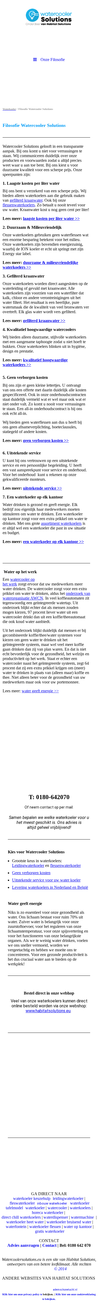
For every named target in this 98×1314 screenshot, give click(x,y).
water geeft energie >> (40, 691)
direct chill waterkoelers (21, 1217)
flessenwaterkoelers (19, 205)
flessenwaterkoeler (65, 865)
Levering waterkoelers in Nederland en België (50, 887)
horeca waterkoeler (47, 1212)
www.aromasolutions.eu (53, 1284)
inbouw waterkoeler (52, 1203)
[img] (49, 14)
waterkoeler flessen (45, 1226)
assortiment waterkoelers (61, 523)
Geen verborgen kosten (31, 873)
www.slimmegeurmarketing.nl (18, 1284)
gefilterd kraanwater (26, 200)
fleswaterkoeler (22, 1203)
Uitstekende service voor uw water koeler (46, 880)
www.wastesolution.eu (83, 1284)
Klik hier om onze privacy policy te (22, 1294)
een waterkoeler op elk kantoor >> (53, 541)
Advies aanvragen (23, 1245)
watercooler (57, 1208)
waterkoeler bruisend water (69, 1222)
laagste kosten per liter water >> (51, 218)
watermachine (82, 1217)
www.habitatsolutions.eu (48, 1010)
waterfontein (16, 1226)
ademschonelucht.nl (65, 1289)
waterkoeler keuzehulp (31, 1198)
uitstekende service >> (42, 488)
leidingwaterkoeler (68, 1198)
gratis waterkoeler (49, 1231)
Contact (49, 1245)
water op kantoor (78, 1226)
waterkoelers (80, 1208)
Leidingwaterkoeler (28, 865)
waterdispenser (55, 1217)
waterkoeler (35, 1208)
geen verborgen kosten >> (46, 440)
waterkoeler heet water (25, 1222)
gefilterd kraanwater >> (44, 320)
